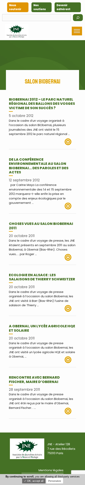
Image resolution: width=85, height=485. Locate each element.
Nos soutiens (39, 7)
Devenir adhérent (63, 7)
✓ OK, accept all (33, 480)
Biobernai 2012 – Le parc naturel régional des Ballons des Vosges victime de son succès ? (42, 103)
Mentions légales (51, 470)
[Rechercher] (78, 17)
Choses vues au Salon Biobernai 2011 (41, 225)
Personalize (54, 481)
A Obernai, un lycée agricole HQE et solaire (42, 328)
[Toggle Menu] (77, 31)
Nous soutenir (15, 7)
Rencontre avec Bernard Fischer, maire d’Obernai (34, 379)
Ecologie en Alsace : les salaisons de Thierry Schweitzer (42, 277)
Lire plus (70, 141)
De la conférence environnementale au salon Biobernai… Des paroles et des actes (38, 166)
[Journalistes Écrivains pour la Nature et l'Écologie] (16, 31)
